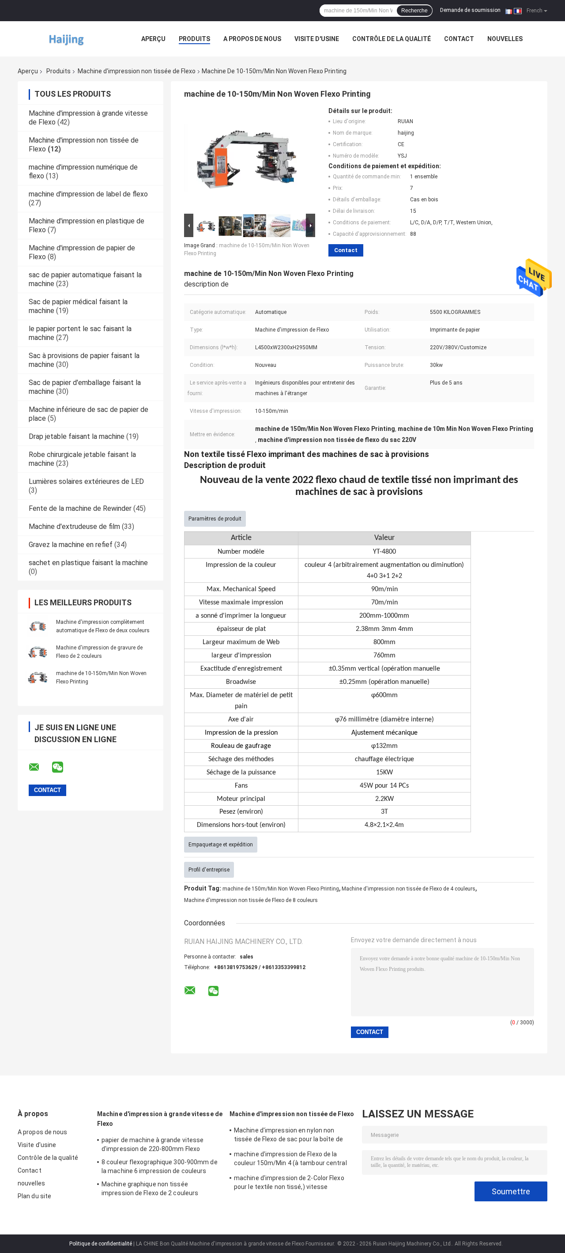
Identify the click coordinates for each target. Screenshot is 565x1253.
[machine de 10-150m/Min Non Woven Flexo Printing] (37, 677)
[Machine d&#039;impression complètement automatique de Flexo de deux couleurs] (37, 626)
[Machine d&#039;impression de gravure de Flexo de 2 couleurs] (37, 651)
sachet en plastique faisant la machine (88, 563)
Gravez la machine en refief (71, 544)
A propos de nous (252, 38)
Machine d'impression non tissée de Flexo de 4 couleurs (408, 889)
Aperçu (153, 38)
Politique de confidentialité (100, 1244)
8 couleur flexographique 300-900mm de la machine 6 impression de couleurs (160, 1166)
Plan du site (34, 1196)
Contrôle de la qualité (391, 38)
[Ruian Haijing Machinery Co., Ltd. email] (40, 767)
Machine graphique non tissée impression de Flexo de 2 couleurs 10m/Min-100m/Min (150, 1190)
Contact (459, 38)
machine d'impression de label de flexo (88, 194)
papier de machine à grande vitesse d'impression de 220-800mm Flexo (152, 1144)
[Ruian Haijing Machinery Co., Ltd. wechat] (63, 767)
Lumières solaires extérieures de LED (86, 481)
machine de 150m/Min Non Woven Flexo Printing (280, 889)
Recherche (414, 11)
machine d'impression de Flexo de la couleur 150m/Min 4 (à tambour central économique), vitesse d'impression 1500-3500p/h (293, 1160)
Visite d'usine (316, 38)
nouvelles (505, 38)
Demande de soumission (470, 10)
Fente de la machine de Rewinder (80, 508)
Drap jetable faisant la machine (76, 436)
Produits (194, 38)
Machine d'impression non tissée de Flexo (137, 71)
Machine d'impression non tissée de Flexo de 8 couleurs (251, 900)
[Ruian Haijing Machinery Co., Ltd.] (66, 39)
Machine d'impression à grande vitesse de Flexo (159, 1118)
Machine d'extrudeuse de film (74, 526)
